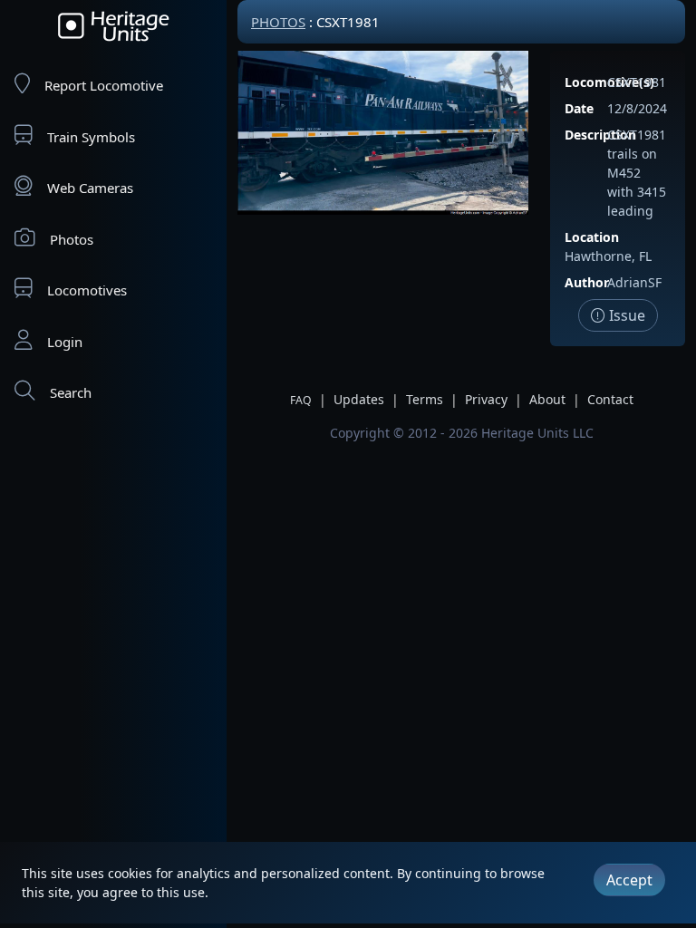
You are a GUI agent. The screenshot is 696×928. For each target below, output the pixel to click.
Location (592, 237)
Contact (610, 399)
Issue (625, 315)
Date (579, 108)
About (547, 399)
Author (587, 282)
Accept (629, 880)
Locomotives (87, 290)
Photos (71, 239)
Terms (424, 399)
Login (64, 342)
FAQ (301, 400)
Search (71, 392)
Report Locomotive (103, 85)
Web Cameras (90, 188)
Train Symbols (91, 137)
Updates (359, 399)
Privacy (486, 399)
